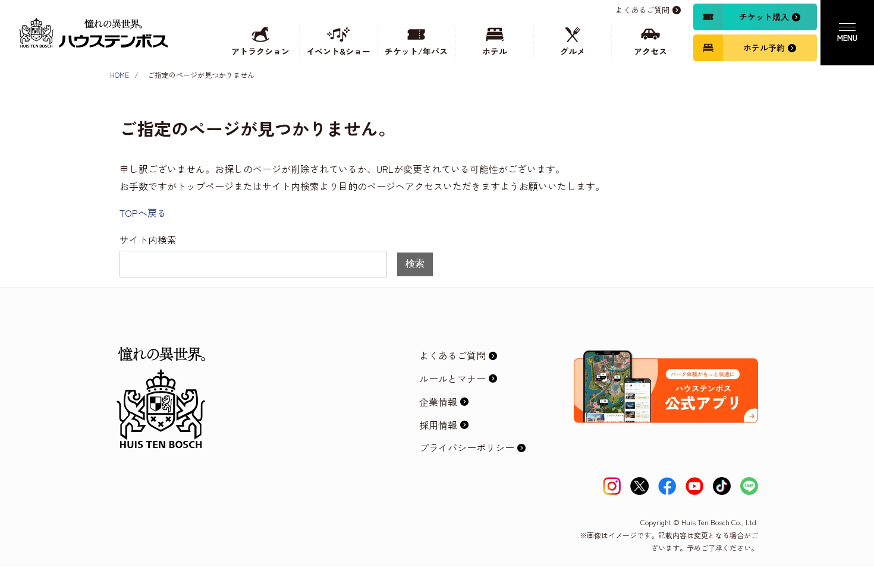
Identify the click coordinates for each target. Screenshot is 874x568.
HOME (119, 75)
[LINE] (749, 486)
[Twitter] (639, 486)
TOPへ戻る (143, 213)
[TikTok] (721, 486)
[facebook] (667, 486)
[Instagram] (611, 486)
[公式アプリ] (666, 359)
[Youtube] (694, 486)
